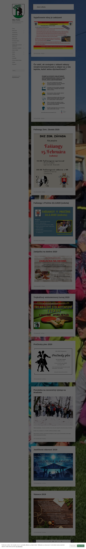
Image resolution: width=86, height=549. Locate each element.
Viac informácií (18, 546)
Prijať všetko (81, 545)
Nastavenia (73, 545)
